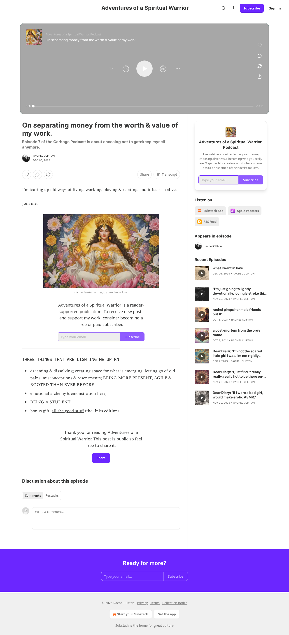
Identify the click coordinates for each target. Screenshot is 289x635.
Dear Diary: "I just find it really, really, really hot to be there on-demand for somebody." (238, 374)
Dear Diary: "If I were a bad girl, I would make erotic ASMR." (238, 395)
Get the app (167, 614)
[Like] (26, 174)
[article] (231, 273)
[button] (111, 68)
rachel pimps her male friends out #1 (237, 311)
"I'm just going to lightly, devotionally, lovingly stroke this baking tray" (239, 291)
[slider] (143, 106)
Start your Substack (132, 614)
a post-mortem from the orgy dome (236, 332)
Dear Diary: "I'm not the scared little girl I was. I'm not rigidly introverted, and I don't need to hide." (238, 353)
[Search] (223, 8)
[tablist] (41, 495)
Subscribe (251, 8)
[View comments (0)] (259, 55)
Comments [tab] (33, 495)
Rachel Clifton (44, 155)
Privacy (142, 603)
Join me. (30, 203)
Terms (155, 603)
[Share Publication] (233, 8)
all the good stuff (68, 411)
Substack (122, 625)
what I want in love (228, 268)
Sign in (275, 8)
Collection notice (174, 603)
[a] (201, 273)
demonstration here (86, 393)
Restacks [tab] (51, 495)
